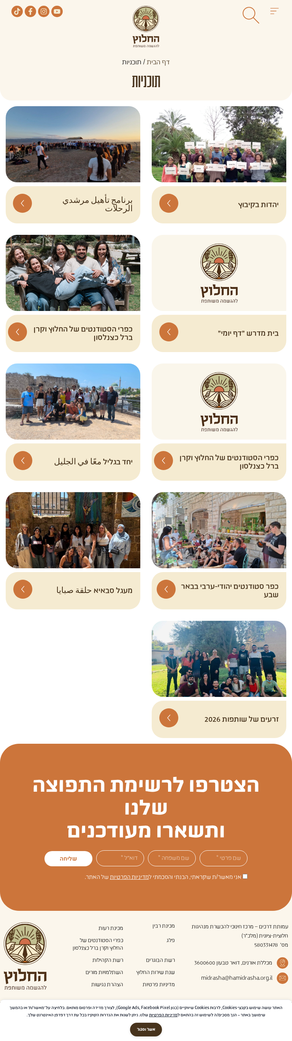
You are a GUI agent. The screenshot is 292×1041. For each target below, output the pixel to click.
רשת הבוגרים (160, 960)
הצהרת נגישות (107, 985)
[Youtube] (57, 11)
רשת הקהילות (107, 960)
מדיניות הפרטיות (129, 877)
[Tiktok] (17, 11)
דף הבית (158, 62)
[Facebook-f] (30, 11)
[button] (274, 12)
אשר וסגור (146, 1029)
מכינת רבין (163, 926)
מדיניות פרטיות (159, 985)
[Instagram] (43, 11)
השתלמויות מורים (104, 972)
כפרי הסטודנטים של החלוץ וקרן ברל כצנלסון (98, 944)
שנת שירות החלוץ (155, 972)
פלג (171, 940)
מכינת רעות (110, 928)
